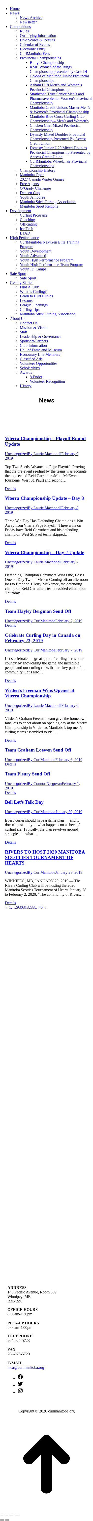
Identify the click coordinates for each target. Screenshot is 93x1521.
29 (17, 907)
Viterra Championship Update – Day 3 (44, 498)
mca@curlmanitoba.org (25, 1367)
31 (25, 907)
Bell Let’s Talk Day (24, 802)
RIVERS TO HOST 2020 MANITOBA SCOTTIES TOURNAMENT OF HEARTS (45, 857)
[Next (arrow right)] (7, 1520)
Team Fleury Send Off (27, 773)
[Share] (7, 1515)
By (44, 454)
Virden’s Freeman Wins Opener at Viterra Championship (39, 693)
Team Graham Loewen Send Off (38, 750)
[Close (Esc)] (2, 1515)
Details (10, 489)
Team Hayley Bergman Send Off (38, 611)
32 (29, 907)
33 (33, 907)
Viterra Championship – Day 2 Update (44, 552)
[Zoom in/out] (17, 1515)
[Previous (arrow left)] (2, 1520)
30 (21, 907)
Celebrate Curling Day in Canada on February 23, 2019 (42, 638)
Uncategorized (16, 454)
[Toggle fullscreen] (12, 1515)
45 (41, 907)
